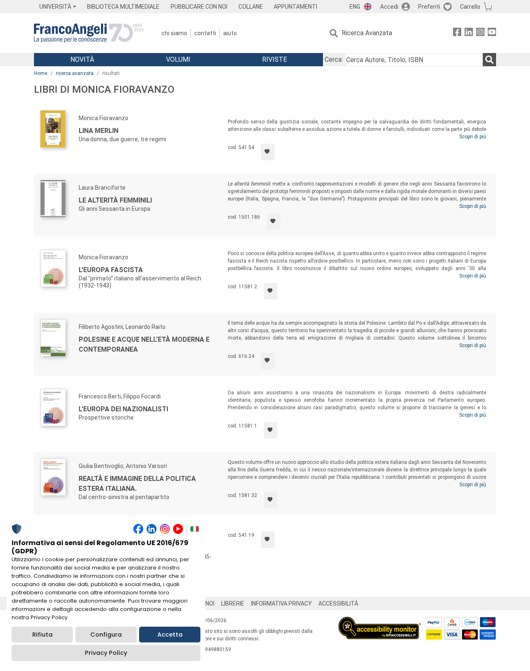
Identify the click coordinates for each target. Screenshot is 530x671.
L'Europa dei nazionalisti (123, 409)
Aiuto (230, 33)
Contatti (205, 33)
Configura (106, 634)
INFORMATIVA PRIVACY (281, 603)
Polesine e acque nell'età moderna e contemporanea (144, 344)
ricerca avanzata (75, 73)
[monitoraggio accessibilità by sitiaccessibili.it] (379, 621)
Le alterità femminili (115, 200)
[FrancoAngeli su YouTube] (492, 33)
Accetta (170, 634)
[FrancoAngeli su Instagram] (480, 33)
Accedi (389, 6)
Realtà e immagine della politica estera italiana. (137, 483)
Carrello (470, 6)
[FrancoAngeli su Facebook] (457, 33)
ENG (354, 6)
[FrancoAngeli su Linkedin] (469, 33)
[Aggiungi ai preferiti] (268, 152)
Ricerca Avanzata (367, 33)
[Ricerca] (489, 59)
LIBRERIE (232, 603)
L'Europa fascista (111, 270)
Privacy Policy (106, 653)
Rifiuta (42, 634)
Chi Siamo (174, 33)
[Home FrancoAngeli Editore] (89, 33)
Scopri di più (472, 137)
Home (40, 73)
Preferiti (429, 6)
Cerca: (334, 59)
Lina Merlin (98, 131)
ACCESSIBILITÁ (338, 603)
